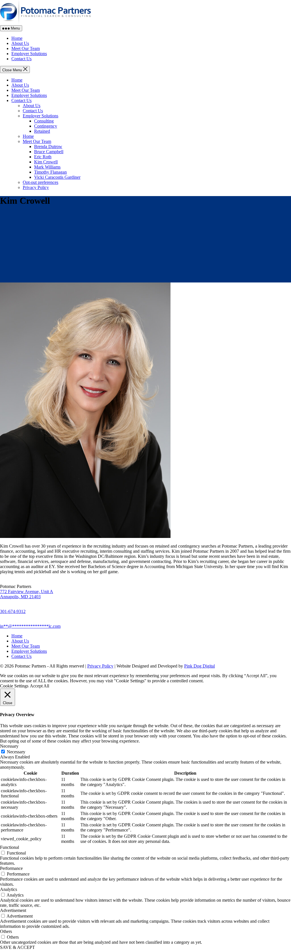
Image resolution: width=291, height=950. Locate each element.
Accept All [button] (39, 685)
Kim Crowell (46, 161)
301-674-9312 (13, 611)
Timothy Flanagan (50, 172)
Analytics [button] (8, 889)
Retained (42, 131)
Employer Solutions (29, 95)
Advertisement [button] (13, 910)
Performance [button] (11, 868)
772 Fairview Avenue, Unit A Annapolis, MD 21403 (26, 594)
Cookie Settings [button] (14, 685)
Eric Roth (42, 156)
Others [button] (6, 931)
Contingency (45, 126)
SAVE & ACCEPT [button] (17, 947)
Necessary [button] (9, 746)
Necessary (16, 751)
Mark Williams (47, 167)
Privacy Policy (36, 187)
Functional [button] (9, 847)
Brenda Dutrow (48, 146)
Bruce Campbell (48, 151)
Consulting (44, 121)
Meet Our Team (25, 90)
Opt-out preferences (40, 182)
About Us (20, 85)
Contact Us (21, 100)
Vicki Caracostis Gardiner (57, 177)
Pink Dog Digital (199, 666)
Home (16, 80)
